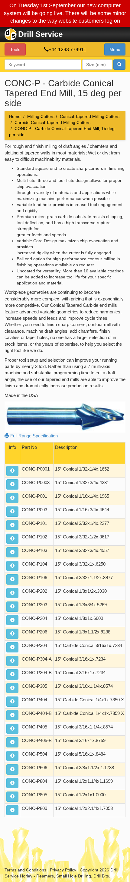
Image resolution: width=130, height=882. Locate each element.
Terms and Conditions (25, 870)
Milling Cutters (40, 116)
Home (15, 116)
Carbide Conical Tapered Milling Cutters (52, 122)
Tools (15, 49)
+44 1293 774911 (67, 49)
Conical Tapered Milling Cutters (89, 116)
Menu (114, 49)
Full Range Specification (33, 435)
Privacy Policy (63, 870)
